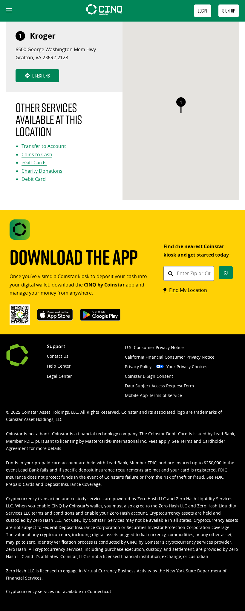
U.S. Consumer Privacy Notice (154, 347)
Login (202, 10)
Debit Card (34, 179)
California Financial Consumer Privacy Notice (170, 357)
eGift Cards (34, 162)
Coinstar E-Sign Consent (149, 376)
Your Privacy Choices (186, 366)
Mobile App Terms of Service (153, 395)
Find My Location (188, 290)
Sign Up (228, 10)
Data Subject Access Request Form (159, 386)
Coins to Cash (37, 154)
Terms (186, 441)
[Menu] (8, 11)
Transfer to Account (44, 146)
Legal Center (59, 376)
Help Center (59, 366)
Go (226, 272)
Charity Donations (42, 171)
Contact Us (57, 356)
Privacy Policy (138, 366)
